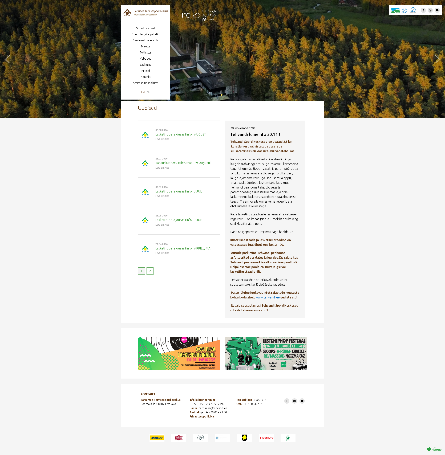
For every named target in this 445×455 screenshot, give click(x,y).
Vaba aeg (145, 58)
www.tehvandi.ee (268, 297)
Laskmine (145, 64)
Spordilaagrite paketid (145, 34)
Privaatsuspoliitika (201, 416)
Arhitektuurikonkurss (145, 82)
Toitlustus (145, 52)
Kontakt (146, 76)
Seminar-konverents (145, 40)
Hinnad (145, 70)
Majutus (145, 46)
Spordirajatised (145, 28)
